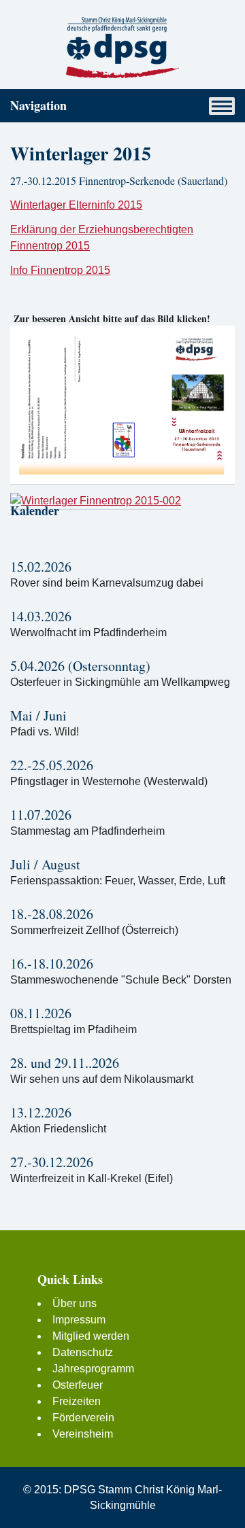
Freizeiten (76, 1401)
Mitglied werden (90, 1336)
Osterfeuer (77, 1385)
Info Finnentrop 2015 (60, 270)
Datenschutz (82, 1352)
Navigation (38, 105)
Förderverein (83, 1417)
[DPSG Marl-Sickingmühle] (122, 47)
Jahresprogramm (93, 1368)
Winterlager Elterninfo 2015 (76, 205)
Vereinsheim (82, 1434)
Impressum (78, 1319)
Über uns (74, 1303)
